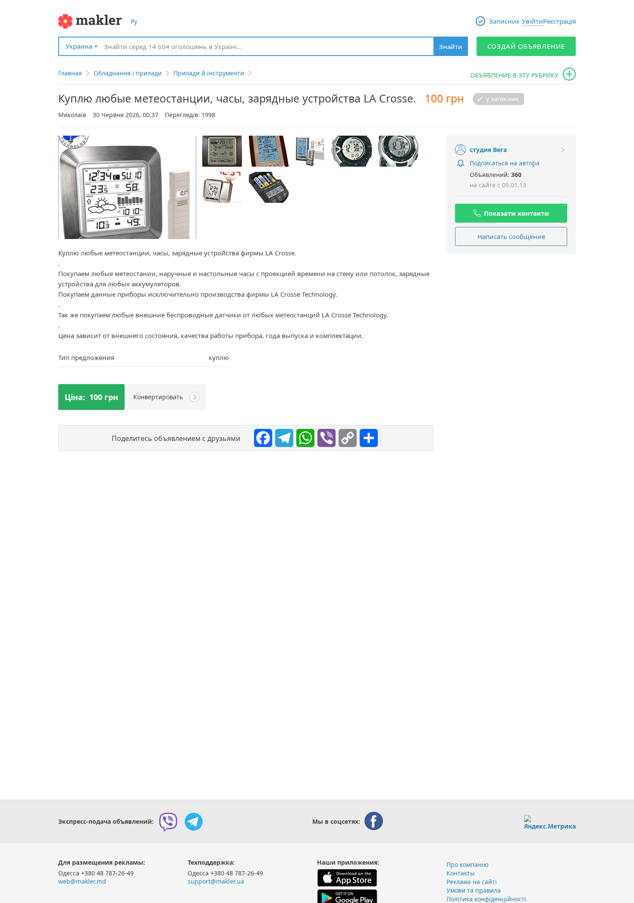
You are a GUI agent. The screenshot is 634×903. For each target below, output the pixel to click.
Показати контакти (516, 213)
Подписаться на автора (505, 163)
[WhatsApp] (303, 436)
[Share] (366, 436)
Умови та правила (473, 890)
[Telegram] (282, 436)
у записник (502, 99)
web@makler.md (82, 881)
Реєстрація (559, 21)
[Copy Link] (345, 436)
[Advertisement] (511, 317)
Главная (70, 73)
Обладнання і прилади (128, 73)
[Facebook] (261, 436)
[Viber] (324, 436)
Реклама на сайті (471, 882)
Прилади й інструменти (208, 73)
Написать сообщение (511, 236)
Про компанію (467, 864)
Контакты (460, 873)
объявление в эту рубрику (514, 75)
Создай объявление (526, 46)
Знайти (450, 46)
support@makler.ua (216, 881)
